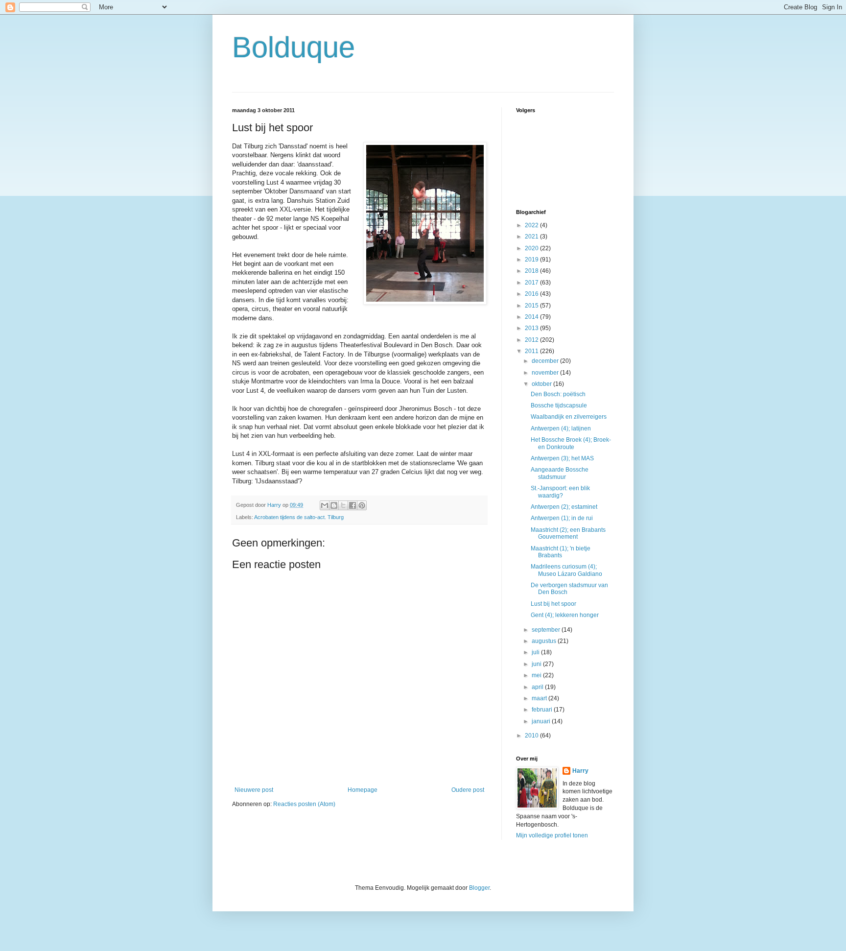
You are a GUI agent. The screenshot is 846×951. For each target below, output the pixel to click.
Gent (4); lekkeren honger (565, 615)
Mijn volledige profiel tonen (552, 835)
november (546, 372)
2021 (532, 236)
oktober (542, 383)
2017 (532, 282)
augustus (545, 641)
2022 (532, 225)
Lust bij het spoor (553, 603)
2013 (532, 328)
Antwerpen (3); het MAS (562, 458)
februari (543, 709)
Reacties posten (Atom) (304, 804)
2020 (532, 248)
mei (537, 675)
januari (542, 721)
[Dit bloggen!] (334, 505)
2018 (532, 270)
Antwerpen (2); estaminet (564, 506)
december (546, 360)
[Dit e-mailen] (324, 505)
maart (540, 698)
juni (537, 664)
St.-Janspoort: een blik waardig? (560, 492)
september (547, 629)
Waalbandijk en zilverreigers (569, 416)
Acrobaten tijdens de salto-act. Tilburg (299, 517)
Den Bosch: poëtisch (558, 394)
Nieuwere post (254, 789)
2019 (532, 259)
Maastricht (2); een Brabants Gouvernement (568, 533)
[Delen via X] (343, 505)
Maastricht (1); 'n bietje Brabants (560, 552)
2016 (532, 293)
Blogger (479, 887)
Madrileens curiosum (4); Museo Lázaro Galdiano (566, 570)
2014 (532, 316)
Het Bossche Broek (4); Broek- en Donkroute (571, 443)
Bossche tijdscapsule (559, 405)
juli (536, 652)
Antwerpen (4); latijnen (561, 428)
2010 (532, 735)
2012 (532, 339)
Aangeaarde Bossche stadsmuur (559, 473)
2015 (532, 305)
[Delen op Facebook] (352, 505)
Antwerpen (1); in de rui (562, 518)
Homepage (362, 789)
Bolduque (293, 47)
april (538, 687)
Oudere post (467, 789)
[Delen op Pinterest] (362, 505)
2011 (532, 351)
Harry (580, 770)
